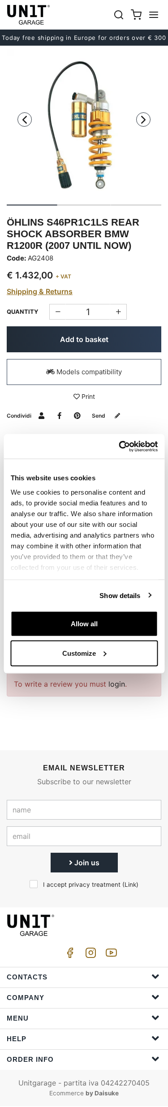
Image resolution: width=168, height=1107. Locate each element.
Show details (119, 595)
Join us (86, 862)
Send (99, 415)
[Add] (57, 312)
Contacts (27, 977)
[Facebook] (68, 955)
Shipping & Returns (40, 291)
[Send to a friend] (41, 415)
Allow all (84, 624)
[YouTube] (110, 955)
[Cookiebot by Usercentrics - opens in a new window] (120, 446)
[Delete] (118, 312)
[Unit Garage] (29, 14)
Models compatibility (88, 372)
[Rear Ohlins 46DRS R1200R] (84, 125)
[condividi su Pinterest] (77, 415)
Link (130, 884)
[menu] (153, 14)
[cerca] (118, 14)
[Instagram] (89, 955)
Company (25, 997)
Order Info (30, 1059)
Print (87, 396)
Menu (18, 1018)
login (116, 684)
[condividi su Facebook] (59, 415)
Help (16, 1039)
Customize (79, 653)
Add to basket (84, 339)
